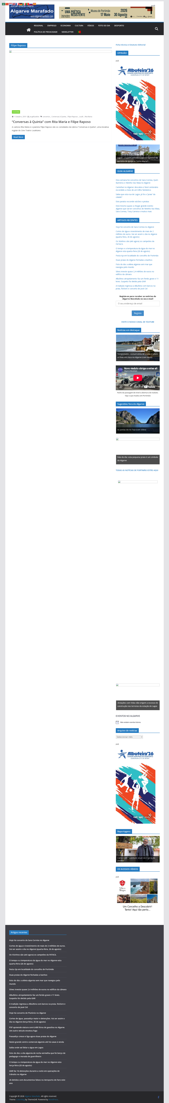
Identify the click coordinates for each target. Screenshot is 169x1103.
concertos (46, 116)
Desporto (119, 25)
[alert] (138, 722)
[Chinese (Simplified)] (7, 3)
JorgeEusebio (34, 116)
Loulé (81, 116)
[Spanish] (34, 3)
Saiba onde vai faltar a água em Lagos (26, 1047)
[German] (21, 3)
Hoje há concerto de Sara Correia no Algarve (135, 227)
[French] (17, 3)
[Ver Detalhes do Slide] (138, 154)
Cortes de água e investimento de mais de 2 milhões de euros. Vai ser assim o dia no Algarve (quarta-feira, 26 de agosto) (136, 234)
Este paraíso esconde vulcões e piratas (132, 201)
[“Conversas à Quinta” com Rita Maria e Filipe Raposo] (60, 78)
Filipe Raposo (73, 116)
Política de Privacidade (45, 32)
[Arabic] (3, 3)
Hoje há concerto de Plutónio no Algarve (27, 1013)
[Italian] (24, 3)
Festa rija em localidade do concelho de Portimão (137, 255)
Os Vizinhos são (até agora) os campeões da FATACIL (32, 954)
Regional (38, 25)
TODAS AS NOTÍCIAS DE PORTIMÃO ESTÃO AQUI (137, 470)
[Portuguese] (79, 32)
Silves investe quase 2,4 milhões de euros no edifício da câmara (37, 989)
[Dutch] (10, 3)
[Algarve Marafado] (28, 30)
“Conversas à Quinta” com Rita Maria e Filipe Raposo (51, 121)
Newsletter (67, 32)
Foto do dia (104, 25)
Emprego (51, 25)
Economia (66, 25)
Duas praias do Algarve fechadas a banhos (134, 260)
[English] (14, 3)
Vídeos (90, 25)
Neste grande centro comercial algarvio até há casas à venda (36, 1042)
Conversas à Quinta (58, 116)
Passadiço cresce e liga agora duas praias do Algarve (32, 1036)
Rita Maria (88, 116)
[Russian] (31, 3)
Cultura (79, 25)
